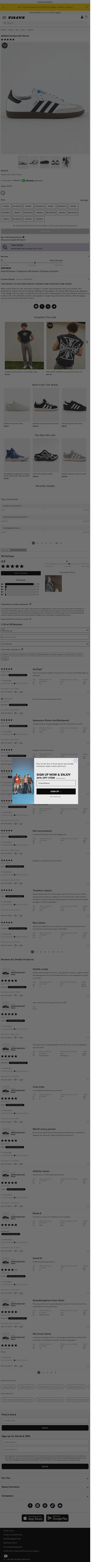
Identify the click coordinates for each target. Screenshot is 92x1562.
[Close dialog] (75, 760)
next (86, 342)
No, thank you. (55, 797)
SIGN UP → (56, 791)
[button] (87, 403)
